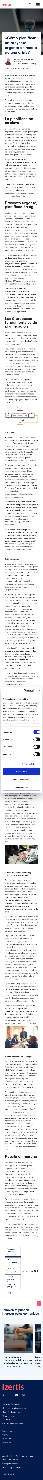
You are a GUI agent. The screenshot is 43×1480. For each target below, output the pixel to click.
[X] (35, 1271)
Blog (9, 1293)
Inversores (6, 1438)
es (30, 4)
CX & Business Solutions (12, 1423)
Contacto (6, 1435)
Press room (7, 1442)
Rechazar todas (21, 787)
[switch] (36, 739)
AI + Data (6, 1419)
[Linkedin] (10, 1395)
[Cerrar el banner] (39, 691)
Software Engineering (11, 1404)
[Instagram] (23, 1395)
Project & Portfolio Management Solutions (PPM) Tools (12, 1282)
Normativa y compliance (12, 1467)
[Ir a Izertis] (6, 4)
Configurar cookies (10, 1463)
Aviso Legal (7, 1456)
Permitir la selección (21, 779)
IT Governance (12, 1261)
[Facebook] (37, 1271)
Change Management (12, 1269)
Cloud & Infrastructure (11, 1412)
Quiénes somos (9, 1431)
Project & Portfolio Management (12, 1251)
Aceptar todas (21, 772)
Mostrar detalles (29, 764)
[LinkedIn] (32, 1271)
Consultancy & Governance (14, 1408)
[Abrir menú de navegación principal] (38, 4)
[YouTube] (16, 1395)
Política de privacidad (24, 1456)
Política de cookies (10, 1459)
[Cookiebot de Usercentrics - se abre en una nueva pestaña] (25, 690)
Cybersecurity (8, 1416)
